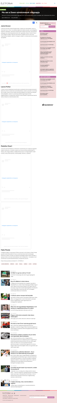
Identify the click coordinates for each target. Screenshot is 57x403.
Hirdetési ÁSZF (10, 395)
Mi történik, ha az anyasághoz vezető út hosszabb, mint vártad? (47, 48)
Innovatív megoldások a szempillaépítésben (44, 66)
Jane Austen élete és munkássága (47, 44)
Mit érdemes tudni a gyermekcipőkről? (44, 34)
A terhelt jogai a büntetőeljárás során (47, 41)
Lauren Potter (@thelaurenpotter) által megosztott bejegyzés (16, 142)
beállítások (15, 398)
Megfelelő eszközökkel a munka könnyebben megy (46, 61)
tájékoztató (10, 398)
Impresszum (5, 395)
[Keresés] (54, 3)
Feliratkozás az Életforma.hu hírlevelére (37, 395)
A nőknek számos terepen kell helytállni (22, 295)
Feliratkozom (51, 26)
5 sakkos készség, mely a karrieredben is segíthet (22, 382)
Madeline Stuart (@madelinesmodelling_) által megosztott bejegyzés (16, 198)
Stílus (27, 3)
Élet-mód (32, 3)
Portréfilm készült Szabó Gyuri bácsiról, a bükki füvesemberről (24, 368)
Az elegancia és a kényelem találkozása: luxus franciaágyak (46, 38)
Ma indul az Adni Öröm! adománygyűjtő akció (23, 323)
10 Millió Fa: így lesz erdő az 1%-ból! (21, 273)
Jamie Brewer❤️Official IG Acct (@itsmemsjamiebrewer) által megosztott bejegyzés (16, 83)
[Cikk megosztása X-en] (37, 23)
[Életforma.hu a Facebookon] (12, 393)
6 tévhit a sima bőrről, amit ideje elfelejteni (46, 57)
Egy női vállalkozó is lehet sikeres (20, 281)
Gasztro (38, 3)
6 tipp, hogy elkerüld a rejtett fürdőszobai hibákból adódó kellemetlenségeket (46, 52)
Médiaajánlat (16, 395)
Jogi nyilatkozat (23, 395)
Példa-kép (22, 3)
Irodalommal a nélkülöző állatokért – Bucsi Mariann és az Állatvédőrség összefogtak (22, 352)
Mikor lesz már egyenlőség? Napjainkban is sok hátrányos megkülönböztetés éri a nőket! (24, 307)
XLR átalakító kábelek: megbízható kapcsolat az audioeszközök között (47, 70)
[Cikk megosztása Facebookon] (34, 23)
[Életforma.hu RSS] (14, 393)
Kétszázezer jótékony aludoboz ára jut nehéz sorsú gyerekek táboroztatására (23, 335)
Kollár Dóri (14, 17)
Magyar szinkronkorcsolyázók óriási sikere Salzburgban (22, 315)
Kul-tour (44, 3)
